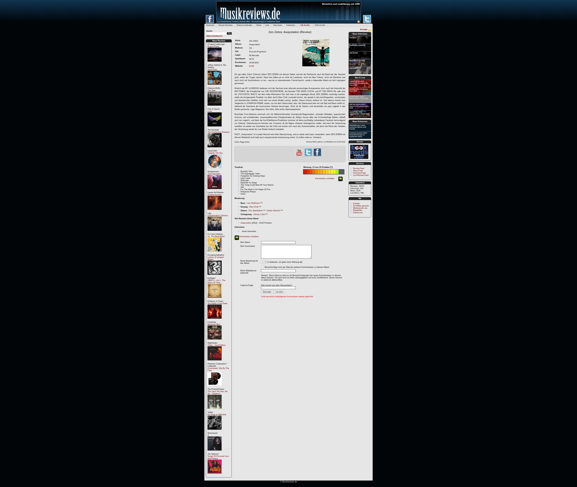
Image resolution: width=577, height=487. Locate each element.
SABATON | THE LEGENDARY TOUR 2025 (359, 113)
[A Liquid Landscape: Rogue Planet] (215, 63)
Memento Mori (214, 324)
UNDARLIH (353, 68)
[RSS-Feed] (358, 22)
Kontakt (363, 29)
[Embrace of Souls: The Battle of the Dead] (215, 320)
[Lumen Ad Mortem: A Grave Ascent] (215, 211)
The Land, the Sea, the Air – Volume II (217, 392)
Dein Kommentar (247, 246)
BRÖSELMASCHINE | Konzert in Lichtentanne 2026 (359, 106)
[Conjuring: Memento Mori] (215, 341)
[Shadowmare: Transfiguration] (215, 190)
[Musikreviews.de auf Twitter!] (308, 156)
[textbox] (216, 33)
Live (267, 25)
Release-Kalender (244, 25)
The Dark (211, 90)
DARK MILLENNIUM (357, 45)
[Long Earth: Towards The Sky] (215, 170)
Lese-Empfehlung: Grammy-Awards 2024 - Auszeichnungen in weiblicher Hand (248, 22)
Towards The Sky (215, 153)
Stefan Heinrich (273, 210)
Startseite (210, 25)
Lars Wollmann (253, 203)
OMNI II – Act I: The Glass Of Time (216, 281)
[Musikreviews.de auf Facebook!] (317, 156)
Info (247, 142)
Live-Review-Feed (360, 175)
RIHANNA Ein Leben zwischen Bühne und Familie (357, 127)
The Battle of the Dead (217, 303)
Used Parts (212, 69)
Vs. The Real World (216, 236)
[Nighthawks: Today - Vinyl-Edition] (215, 362)
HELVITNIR (353, 53)
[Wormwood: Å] (215, 452)
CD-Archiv (305, 25)
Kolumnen (290, 25)
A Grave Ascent (214, 195)
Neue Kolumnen (360, 121)
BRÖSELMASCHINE (357, 61)
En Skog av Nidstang (217, 414)
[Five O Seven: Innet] (215, 128)
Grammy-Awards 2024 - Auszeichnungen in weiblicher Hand (358, 134)
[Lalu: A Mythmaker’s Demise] (215, 232)
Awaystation (246, 223)
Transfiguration (214, 174)
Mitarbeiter (357, 210)
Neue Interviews (360, 34)
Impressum (358, 212)
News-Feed (358, 171)
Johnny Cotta (259, 214)
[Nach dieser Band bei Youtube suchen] (299, 156)
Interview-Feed (359, 173)
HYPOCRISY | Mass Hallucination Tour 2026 (358, 97)
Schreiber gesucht (361, 206)
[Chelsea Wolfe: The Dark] (215, 107)
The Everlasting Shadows (219, 132)
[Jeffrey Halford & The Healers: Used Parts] (215, 86)
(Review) (290, 32)
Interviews (277, 25)
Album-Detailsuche (214, 36)
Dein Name (245, 242)
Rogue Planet (213, 46)
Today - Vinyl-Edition (217, 345)
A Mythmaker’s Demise (218, 215)
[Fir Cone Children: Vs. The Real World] (215, 253)
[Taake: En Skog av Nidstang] (215, 431)
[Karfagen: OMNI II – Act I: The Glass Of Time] (215, 299)
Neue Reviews (218, 41)
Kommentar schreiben (324, 178)
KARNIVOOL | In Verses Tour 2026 (358, 90)
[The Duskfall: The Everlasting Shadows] (215, 149)
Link (251, 66)
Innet (210, 111)
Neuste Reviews (226, 25)
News (258, 25)
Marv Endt (253, 207)
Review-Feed (358, 168)
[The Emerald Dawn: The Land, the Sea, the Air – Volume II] (215, 410)
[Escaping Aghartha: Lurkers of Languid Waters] (215, 276)
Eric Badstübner (256, 210)
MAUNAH (353, 38)
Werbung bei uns (360, 208)
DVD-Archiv (320, 25)
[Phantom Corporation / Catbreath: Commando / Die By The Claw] (215, 387)
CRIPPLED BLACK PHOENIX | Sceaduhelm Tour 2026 (358, 83)
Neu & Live (360, 78)
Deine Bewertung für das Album (249, 262)
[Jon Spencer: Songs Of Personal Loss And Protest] (215, 475)
